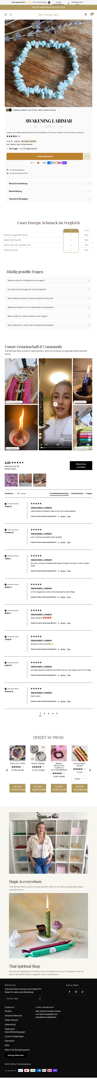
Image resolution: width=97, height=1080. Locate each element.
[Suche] (11, 14)
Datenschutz (10, 1024)
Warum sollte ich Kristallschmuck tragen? (26, 280)
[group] (17, 463)
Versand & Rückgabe (18, 199)
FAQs (7, 1045)
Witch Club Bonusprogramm (17, 1050)
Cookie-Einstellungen (14, 1036)
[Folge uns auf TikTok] (82, 992)
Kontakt (8, 1011)
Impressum (9, 1041)
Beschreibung (15, 191)
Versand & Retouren (13, 1015)
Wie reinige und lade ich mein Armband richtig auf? (31, 298)
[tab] (59, 494)
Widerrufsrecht (11, 1020)
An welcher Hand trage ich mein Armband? (27, 289)
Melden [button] (63, 516)
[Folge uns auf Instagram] (76, 992)
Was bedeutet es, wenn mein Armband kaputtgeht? (31, 325)
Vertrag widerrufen (16, 1055)
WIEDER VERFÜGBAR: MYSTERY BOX (48, 7)
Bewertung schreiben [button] (81, 465)
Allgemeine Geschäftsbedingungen (15, 1030)
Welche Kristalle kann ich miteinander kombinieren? (31, 307)
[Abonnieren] (40, 998)
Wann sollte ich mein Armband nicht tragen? (28, 316)
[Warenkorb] (91, 14)
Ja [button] (58, 516)
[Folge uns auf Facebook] (69, 992)
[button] (13, 136)
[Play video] (55, 404)
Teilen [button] (69, 516)
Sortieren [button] (9, 493)
